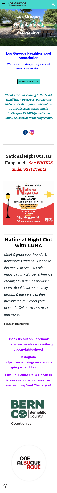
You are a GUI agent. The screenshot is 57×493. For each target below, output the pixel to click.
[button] (3, 4)
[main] (28, 23)
